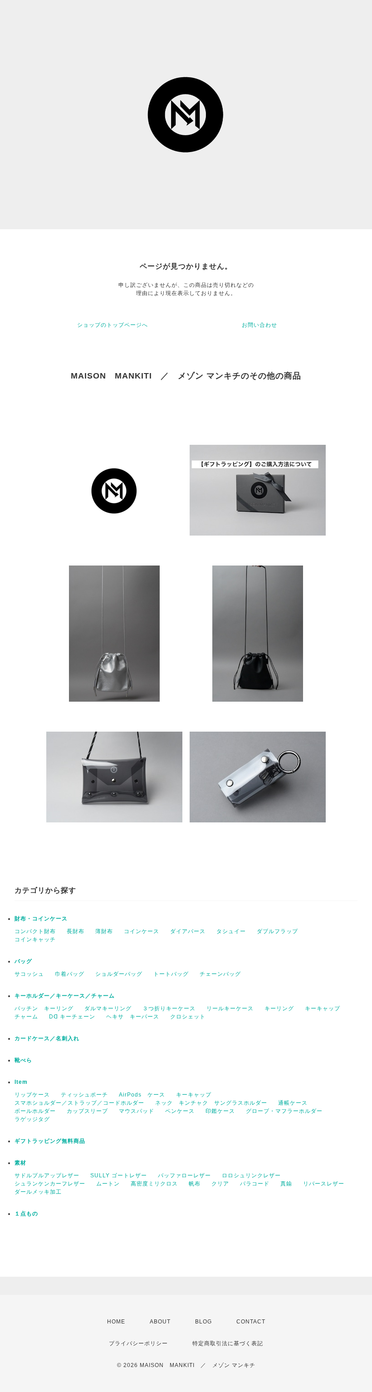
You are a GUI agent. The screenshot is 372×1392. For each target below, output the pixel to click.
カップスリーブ (87, 1111)
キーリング (279, 1008)
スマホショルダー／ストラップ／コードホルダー (79, 1103)
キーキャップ (322, 1008)
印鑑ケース (220, 1111)
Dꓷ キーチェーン (72, 1016)
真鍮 (286, 1183)
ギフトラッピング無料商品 (50, 1141)
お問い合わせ (259, 325)
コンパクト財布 (35, 931)
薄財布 (104, 931)
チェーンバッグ (220, 974)
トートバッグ (171, 974)
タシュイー (231, 931)
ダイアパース (188, 931)
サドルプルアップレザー (47, 1175)
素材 (20, 1163)
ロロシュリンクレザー (251, 1175)
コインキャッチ (35, 939)
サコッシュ (29, 974)
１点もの (26, 1213)
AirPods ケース (142, 1095)
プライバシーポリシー (138, 1343)
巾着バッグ (69, 974)
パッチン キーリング (44, 1008)
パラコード (254, 1183)
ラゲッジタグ (32, 1119)
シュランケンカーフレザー (50, 1183)
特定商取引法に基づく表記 (227, 1343)
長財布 (75, 931)
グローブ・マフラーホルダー (284, 1111)
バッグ (23, 961)
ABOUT (160, 1321)
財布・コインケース (41, 918)
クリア (220, 1183)
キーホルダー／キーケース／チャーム (65, 996)
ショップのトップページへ (112, 325)
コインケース (141, 931)
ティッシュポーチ (84, 1095)
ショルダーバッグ (118, 974)
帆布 (195, 1183)
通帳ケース (293, 1103)
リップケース (32, 1095)
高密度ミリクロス (154, 1183)
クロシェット (188, 1016)
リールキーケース (230, 1008)
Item (21, 1082)
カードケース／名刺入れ (50, 1038)
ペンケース (180, 1111)
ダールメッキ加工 (38, 1192)
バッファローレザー (184, 1175)
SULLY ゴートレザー (118, 1175)
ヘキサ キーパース (132, 1016)
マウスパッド (136, 1111)
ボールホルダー (35, 1111)
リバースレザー (323, 1183)
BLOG (203, 1321)
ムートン (108, 1183)
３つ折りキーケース (169, 1008)
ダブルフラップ (277, 931)
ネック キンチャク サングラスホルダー (211, 1103)
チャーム (26, 1016)
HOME (116, 1321)
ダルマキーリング (108, 1008)
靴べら (23, 1060)
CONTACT (250, 1321)
